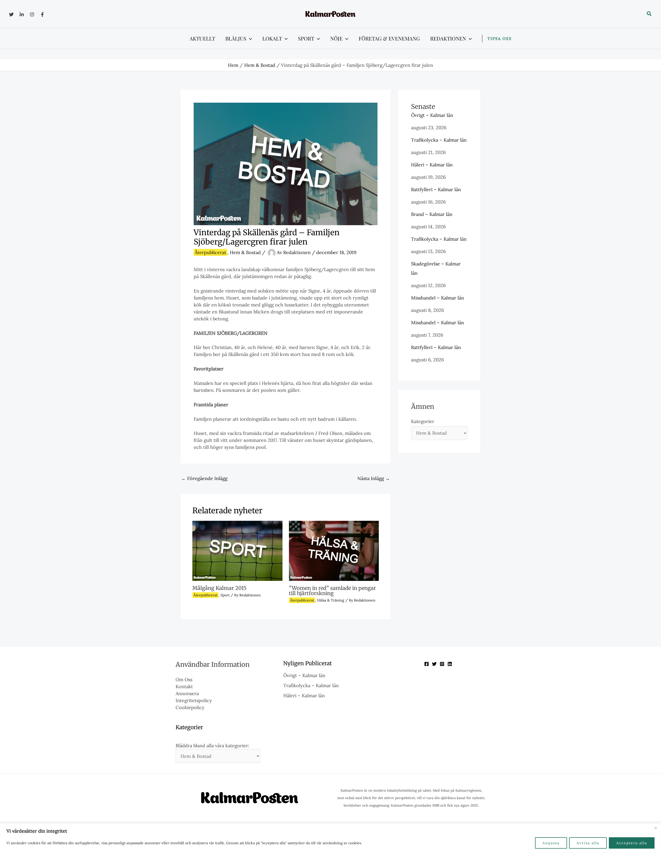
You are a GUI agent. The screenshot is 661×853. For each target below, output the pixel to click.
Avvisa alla (588, 843)
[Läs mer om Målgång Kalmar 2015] (237, 550)
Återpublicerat (210, 252)
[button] (649, 14)
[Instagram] (32, 14)
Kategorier (422, 421)
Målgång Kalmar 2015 (219, 588)
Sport (225, 595)
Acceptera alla (631, 843)
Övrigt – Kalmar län (432, 115)
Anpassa (551, 843)
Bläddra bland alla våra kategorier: (212, 746)
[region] (330, 838)
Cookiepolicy (190, 707)
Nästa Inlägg (373, 478)
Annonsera (187, 693)
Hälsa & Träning (330, 600)
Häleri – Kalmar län (432, 165)
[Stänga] (655, 828)
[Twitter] (11, 14)
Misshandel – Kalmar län (437, 298)
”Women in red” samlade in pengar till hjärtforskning (332, 590)
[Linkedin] (21, 14)
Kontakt (184, 686)
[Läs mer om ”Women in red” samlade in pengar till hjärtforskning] (334, 550)
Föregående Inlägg (204, 478)
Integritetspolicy (194, 700)
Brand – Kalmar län (431, 214)
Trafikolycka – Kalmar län (439, 140)
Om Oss (184, 680)
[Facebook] (42, 14)
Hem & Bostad (245, 252)
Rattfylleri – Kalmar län (436, 189)
